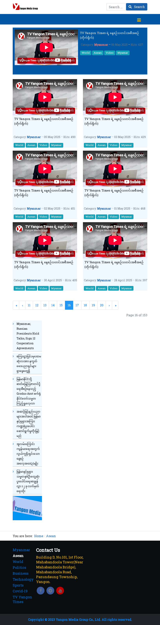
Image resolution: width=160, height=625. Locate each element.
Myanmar (101, 44)
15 (61, 305)
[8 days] (27, 507)
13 (44, 305)
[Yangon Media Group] (25, 6)
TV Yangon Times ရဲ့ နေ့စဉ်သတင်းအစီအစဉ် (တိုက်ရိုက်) (109, 35)
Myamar (122, 52)
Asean (98, 52)
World (86, 52)
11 (29, 305)
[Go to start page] (16, 305)
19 (93, 305)
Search (139, 7)
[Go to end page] (115, 305)
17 (77, 305)
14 (53, 305)
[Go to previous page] (22, 305)
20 (101, 305)
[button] (138, 19)
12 (36, 305)
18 (85, 305)
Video (110, 52)
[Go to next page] (109, 305)
